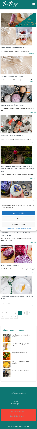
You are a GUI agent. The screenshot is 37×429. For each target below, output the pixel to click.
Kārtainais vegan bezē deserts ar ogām (14, 48)
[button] (33, 201)
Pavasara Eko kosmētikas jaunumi (12, 105)
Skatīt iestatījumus (18, 225)
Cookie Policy (10, 228)
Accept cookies (18, 213)
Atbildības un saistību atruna (23, 228)
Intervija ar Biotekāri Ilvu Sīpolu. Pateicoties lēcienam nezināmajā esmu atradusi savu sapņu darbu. (17, 169)
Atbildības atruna (24, 426)
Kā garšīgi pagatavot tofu (20, 352)
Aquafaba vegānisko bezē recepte (12, 76)
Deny (18, 219)
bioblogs (15, 401)
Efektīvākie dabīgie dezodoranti (12, 136)
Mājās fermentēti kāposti (10, 265)
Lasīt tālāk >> (32, 53)
